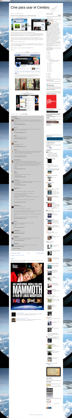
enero (49, 71)
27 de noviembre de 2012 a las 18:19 (20, 156)
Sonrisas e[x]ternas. (51, 344)
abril (49, 67)
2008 (48, 77)
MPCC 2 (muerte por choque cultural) (53, 296)
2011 (48, 73)
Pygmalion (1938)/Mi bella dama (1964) (54, 211)
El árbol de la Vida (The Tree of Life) (22, 318)
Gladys (15, 149)
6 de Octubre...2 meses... (55, 277)
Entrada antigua (40, 253)
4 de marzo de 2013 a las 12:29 (19, 240)
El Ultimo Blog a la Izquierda (53, 196)
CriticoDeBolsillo (50, 350)
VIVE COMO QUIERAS (55, 328)
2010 (48, 74)
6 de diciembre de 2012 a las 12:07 (19, 168)
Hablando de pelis (51, 219)
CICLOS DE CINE (51, 327)
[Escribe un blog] (23, 114)
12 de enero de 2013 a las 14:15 (19, 227)
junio (49, 64)
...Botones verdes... (51, 304)
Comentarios (50, 406)
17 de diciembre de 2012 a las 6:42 (19, 184)
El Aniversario (54, 177)
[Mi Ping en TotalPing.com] (49, 397)
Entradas (49, 404)
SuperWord (49, 242)
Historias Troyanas (51, 182)
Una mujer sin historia (19, 312)
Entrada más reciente (15, 253)
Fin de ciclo (53, 251)
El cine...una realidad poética (53, 333)
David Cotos (55, 21)
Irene (15, 141)
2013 (48, 56)
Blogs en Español (51, 241)
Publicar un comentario (16, 248)
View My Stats (57, 403)
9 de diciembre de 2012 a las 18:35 (19, 176)
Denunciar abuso (49, 80)
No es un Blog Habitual (52, 289)
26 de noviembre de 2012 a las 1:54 (20, 146)
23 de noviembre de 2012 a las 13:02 (20, 138)
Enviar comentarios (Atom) (19, 255)
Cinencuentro (50, 164)
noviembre (50, 59)
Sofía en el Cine (50, 210)
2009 (48, 76)
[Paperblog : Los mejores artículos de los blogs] (49, 148)
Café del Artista (50, 311)
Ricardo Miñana (17, 159)
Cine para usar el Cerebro (30, 7)
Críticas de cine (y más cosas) (53, 225)
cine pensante (50, 244)
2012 (48, 57)
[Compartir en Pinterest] (27, 114)
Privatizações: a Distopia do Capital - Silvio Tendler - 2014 (56, 300)
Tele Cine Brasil (50, 298)
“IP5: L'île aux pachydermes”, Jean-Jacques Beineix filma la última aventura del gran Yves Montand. (55, 192)
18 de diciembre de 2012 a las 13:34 (20, 202)
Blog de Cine (50, 152)
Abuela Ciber (16, 188)
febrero (49, 70)
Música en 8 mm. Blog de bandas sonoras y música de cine (53, 337)
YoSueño (15, 243)
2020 (48, 50)
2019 (48, 52)
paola (15, 135)
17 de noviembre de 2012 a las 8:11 (20, 124)
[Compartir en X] (24, 114)
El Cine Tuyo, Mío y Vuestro (52, 283)
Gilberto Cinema (50, 235)
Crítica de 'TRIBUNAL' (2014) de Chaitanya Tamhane (55, 266)
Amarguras (53, 159)
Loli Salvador (16, 118)
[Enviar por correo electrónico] (22, 114)
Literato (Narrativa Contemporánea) (54, 250)
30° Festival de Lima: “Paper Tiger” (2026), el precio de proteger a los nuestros (53, 166)
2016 (48, 53)
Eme (15, 127)
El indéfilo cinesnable (51, 158)
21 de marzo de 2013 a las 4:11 (19, 246)
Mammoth (13, 258)
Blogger (41, 414)
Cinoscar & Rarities (51, 202)
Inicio (28, 253)
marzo (49, 68)
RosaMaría (16, 236)
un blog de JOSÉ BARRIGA (52, 270)
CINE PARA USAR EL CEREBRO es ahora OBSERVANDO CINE (54, 61)
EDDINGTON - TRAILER (55, 197)
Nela (15, 221)
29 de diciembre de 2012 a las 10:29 (20, 218)
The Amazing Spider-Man (56, 338)
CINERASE (49, 317)
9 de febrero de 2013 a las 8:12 (19, 233)
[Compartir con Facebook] (25, 114)
